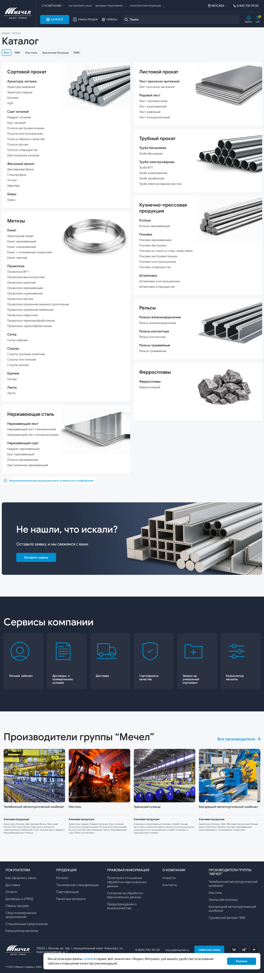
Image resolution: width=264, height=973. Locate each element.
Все (6, 53)
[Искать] (126, 19)
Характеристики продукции (145, 6)
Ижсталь (31, 53)
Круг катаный (16, 123)
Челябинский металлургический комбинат (233, 884)
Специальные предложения (26, 924)
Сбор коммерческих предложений (21, 915)
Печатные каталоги (71, 899)
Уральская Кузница (55, 53)
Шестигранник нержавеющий (27, 465)
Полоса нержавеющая (22, 460)
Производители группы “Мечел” (230, 872)
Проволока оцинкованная (25, 293)
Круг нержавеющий (20, 454)
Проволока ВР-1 (18, 272)
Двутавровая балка (20, 169)
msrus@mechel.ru (177, 950)
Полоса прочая (17, 144)
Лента (11, 393)
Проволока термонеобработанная (31, 320)
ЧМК (17, 53)
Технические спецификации (77, 885)
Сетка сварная (17, 340)
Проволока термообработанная (29, 326)
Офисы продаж (88, 19)
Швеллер (13, 185)
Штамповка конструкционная (159, 281)
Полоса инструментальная (25, 128)
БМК (77, 53)
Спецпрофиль (16, 175)
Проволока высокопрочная (26, 277)
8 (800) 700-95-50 (147, 950)
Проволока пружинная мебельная (30, 310)
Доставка (12, 885)
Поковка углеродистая (155, 267)
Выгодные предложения (108, 6)
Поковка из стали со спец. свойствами (166, 251)
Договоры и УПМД (19, 899)
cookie (88, 959)
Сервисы (112, 19)
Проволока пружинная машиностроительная (38, 304)
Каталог (57, 19)
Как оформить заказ (80, 6)
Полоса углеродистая (22, 150)
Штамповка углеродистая (157, 287)
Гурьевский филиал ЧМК (227, 918)
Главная (6, 33)
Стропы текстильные (21, 359)
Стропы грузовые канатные (26, 354)
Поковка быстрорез (153, 245)
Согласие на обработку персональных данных (125, 895)
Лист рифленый (149, 112)
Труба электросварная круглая (160, 184)
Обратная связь (209, 950)
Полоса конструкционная (25, 134)
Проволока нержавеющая (25, 288)
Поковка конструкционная (157, 262)
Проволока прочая (20, 299)
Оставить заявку (36, 557)
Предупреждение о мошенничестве (122, 906)
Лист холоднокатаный (154, 117)
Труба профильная (151, 178)
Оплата (11, 892)
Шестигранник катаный (23, 155)
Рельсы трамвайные (152, 351)
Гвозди (12, 379)
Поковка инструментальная (158, 256)
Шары (11, 200)
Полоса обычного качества (26, 139)
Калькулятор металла (21, 931)
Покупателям (17, 870)
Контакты (169, 885)
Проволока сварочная (22, 315)
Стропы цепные (18, 365)
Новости (169, 878)
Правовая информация (128, 870)
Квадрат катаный (19, 117)
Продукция (66, 870)
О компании (51, 6)
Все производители (236, 739)
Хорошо (241, 961)
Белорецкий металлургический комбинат (232, 909)
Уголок (12, 180)
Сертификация (67, 892)
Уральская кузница (223, 900)
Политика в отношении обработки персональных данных (127, 882)
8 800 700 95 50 (248, 6)
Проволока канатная (21, 282)
